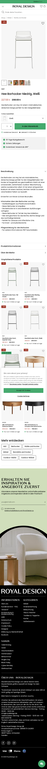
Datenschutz (6, 620)
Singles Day (5, 659)
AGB (3, 617)
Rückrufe (4, 635)
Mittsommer (6, 656)
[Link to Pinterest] (14, 743)
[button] (41, 6)
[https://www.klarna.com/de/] (17, 751)
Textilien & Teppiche (31, 615)
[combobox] (23, 118)
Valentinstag (6, 645)
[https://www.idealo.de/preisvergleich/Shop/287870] (24, 751)
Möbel (26, 604)
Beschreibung (7, 171)
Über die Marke (7, 252)
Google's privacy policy (30, 384)
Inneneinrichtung (30, 606)
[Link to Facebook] (3, 743)
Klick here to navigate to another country (17, 696)
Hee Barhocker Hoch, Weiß (33, 338)
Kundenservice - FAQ (9, 606)
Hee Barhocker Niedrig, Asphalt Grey (32, 295)
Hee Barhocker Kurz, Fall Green (10, 295)
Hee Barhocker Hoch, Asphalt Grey (9, 339)
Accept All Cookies (23, 390)
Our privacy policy (15, 384)
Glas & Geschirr (29, 612)
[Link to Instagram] (8, 743)
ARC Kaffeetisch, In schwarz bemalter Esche (33, 425)
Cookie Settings (23, 396)
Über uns (4, 604)
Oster (3, 648)
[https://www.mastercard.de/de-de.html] (10, 751)
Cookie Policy (6, 626)
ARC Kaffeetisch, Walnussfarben (8, 425)
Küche (26, 618)
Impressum (5, 623)
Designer (4, 629)
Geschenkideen (7, 651)
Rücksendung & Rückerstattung (7, 613)
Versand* (5, 609)
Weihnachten (6, 668)
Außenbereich (29, 621)
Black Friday (5, 662)
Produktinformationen (11, 246)
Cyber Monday (7, 665)
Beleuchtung (28, 609)
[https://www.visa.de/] (4, 751)
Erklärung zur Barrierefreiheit (12, 632)
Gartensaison (6, 653)
